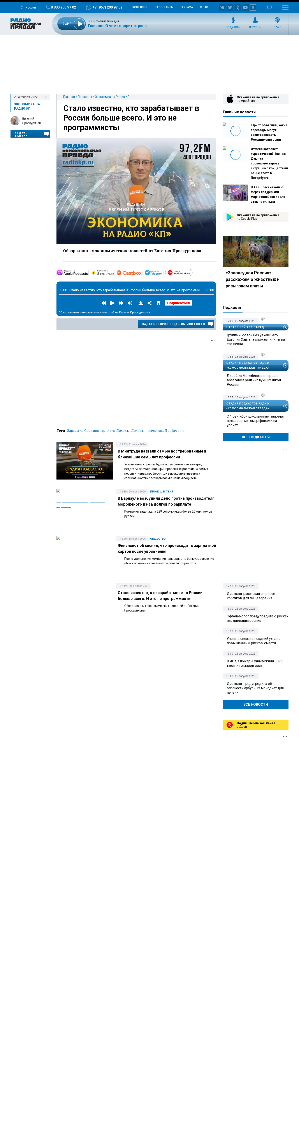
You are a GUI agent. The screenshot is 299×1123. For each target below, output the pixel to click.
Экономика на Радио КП (112, 96)
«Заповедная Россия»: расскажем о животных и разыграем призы (253, 279)
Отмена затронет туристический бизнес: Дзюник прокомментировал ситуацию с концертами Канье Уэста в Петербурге (269, 163)
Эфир (277, 27)
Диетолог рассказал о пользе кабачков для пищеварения (251, 596)
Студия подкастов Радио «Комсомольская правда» (247, 365)
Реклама (187, 7)
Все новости (255, 704)
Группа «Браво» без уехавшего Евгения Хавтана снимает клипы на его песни (256, 339)
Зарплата (75, 430)
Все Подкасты (256, 437)
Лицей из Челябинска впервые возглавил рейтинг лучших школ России (254, 380)
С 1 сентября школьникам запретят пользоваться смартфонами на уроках (256, 420)
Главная (69, 96)
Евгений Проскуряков (31, 121)
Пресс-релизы (163, 7)
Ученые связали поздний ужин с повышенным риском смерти (253, 641)
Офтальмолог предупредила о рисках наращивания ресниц (257, 618)
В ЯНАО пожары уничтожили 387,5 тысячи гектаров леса (255, 663)
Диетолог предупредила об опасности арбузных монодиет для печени (255, 688)
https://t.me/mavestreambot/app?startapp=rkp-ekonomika (163, 272)
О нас (204, 7)
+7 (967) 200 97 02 (107, 7)
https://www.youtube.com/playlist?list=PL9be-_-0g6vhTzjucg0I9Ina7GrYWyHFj (192, 272)
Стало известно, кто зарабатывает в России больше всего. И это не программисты (131, 118)
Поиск (269, 7)
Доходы (123, 430)
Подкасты (233, 27)
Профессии (174, 430)
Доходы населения (147, 430)
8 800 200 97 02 (63, 7)
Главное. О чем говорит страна (117, 25)
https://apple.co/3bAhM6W (88, 272)
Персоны (255, 27)
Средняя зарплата (99, 430)
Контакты (139, 7)
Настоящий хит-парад (245, 327)
